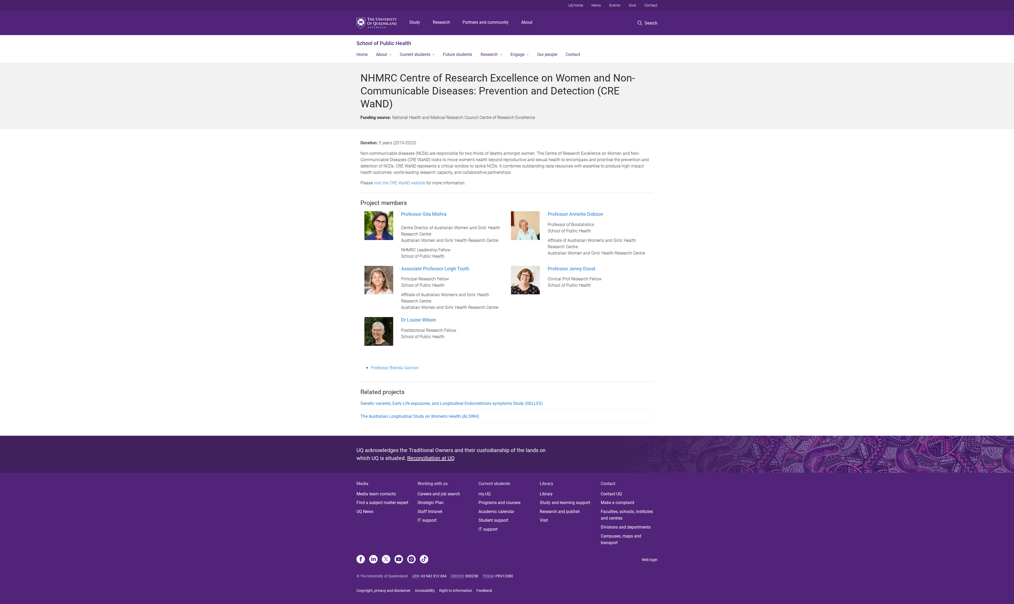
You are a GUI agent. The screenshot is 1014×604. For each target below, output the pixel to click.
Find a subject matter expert (382, 502)
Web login (650, 560)
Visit (544, 520)
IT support (426, 520)
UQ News (364, 511)
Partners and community (486, 22)
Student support (493, 520)
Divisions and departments (626, 527)
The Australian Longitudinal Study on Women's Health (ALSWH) (419, 416)
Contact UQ (611, 493)
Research (441, 22)
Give (632, 5)
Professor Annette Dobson (575, 214)
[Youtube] (399, 559)
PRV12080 (504, 576)
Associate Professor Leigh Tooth (435, 268)
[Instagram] (411, 559)
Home (362, 54)
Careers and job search (438, 493)
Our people (547, 54)
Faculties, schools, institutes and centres (627, 515)
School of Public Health (383, 43)
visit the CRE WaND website (399, 182)
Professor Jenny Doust (571, 268)
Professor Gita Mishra (424, 214)
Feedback (484, 590)
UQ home (575, 5)
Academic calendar (496, 511)
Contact (651, 5)
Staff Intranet (429, 511)
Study (414, 22)
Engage (517, 54)
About (526, 22)
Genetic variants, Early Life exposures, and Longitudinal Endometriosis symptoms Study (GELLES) (451, 403)
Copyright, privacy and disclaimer (383, 590)
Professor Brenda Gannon (395, 367)
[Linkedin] (373, 559)
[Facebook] (360, 559)
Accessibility (425, 590)
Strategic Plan (430, 502)
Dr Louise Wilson (418, 320)
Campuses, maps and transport (621, 539)
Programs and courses (499, 502)
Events (614, 5)
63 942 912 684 (434, 576)
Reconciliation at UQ (431, 458)
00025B (471, 576)
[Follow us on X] (386, 559)
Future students (457, 54)
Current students (415, 54)
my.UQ (484, 493)
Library (546, 493)
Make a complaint (617, 502)
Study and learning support (565, 502)
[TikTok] (424, 559)
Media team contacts (376, 493)
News (596, 5)
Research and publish (560, 511)
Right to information (455, 590)
